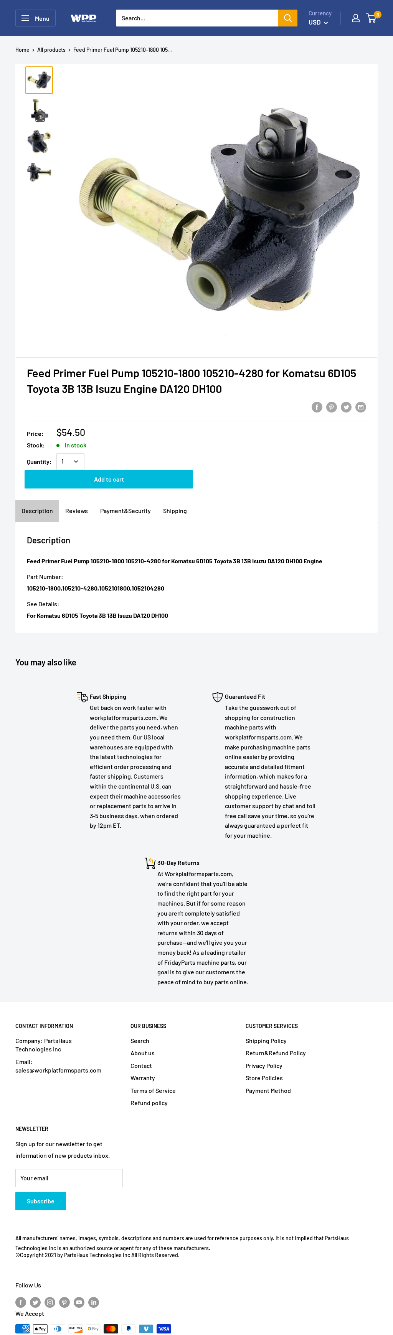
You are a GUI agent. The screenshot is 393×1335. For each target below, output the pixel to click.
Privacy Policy (264, 1065)
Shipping (175, 510)
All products (51, 49)
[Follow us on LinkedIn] (93, 1302)
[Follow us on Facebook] (20, 1302)
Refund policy (149, 1102)
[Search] (287, 18)
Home (22, 49)
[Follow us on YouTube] (79, 1302)
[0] (371, 18)
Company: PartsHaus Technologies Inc (43, 1045)
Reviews (76, 510)
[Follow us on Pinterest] (64, 1302)
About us (142, 1052)
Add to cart (109, 479)
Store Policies (264, 1077)
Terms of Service (153, 1090)
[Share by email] (360, 407)
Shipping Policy (266, 1040)
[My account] (356, 18)
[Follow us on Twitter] (35, 1302)
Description (37, 510)
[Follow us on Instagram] (50, 1302)
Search (139, 1040)
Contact (141, 1065)
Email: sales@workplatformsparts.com (58, 1066)
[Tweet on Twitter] (346, 407)
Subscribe (40, 1201)
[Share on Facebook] (317, 407)
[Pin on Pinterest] (331, 407)
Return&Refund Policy (276, 1052)
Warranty (142, 1077)
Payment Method (268, 1090)
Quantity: (39, 461)
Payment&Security (125, 510)
